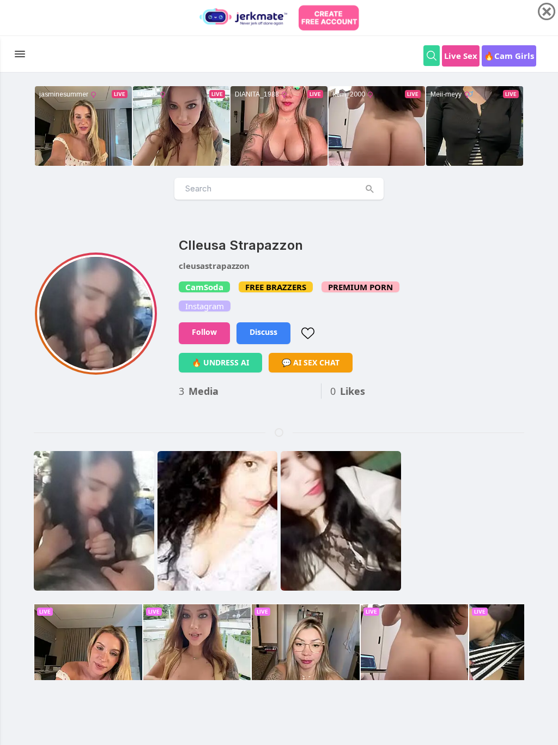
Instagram (204, 306)
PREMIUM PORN (360, 286)
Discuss (263, 332)
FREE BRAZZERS (275, 286)
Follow (204, 332)
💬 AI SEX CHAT (310, 362)
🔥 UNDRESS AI (220, 362)
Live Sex (460, 55)
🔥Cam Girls (509, 55)
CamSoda (204, 286)
